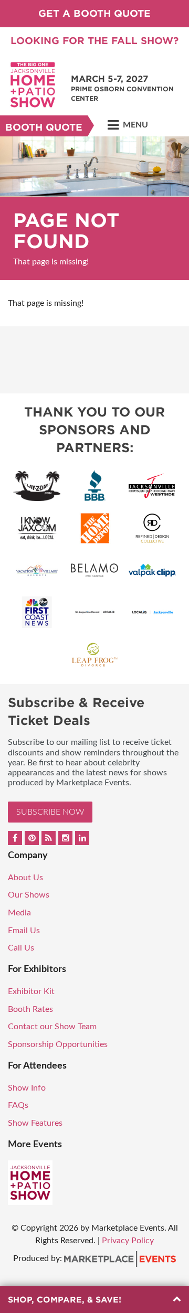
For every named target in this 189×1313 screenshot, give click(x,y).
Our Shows (28, 895)
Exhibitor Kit (31, 991)
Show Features (35, 1123)
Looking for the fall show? (94, 40)
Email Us (24, 930)
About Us (25, 877)
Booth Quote (43, 127)
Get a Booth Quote (94, 13)
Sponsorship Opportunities (58, 1044)
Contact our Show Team (52, 1026)
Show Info (27, 1088)
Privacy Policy (128, 1240)
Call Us (21, 948)
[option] (94, 208)
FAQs (18, 1105)
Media (19, 913)
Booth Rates (30, 1009)
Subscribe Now (50, 812)
